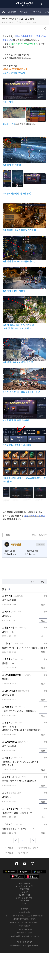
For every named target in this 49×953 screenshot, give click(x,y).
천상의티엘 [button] (9, 627)
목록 (8, 535)
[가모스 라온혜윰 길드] (23, 36)
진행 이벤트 (36, 11)
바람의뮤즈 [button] (9, 777)
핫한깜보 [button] (8, 595)
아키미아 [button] (8, 659)
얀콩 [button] (7, 792)
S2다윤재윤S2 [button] (11, 741)
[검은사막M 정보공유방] (34, 515)
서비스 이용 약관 (24, 883)
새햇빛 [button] (7, 757)
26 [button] (35, 535)
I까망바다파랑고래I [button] (13, 675)
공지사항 (12, 11)
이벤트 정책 (24, 892)
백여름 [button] (7, 611)
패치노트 (23, 11)
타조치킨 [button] (8, 824)
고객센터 (24, 903)
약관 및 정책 (24, 900)
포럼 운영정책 (24, 889)
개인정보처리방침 (24, 895)
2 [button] (26, 840)
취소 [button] (32, 581)
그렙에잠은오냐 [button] (11, 808)
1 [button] (46, 596)
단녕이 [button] (7, 722)
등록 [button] (42, 581)
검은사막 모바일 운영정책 (24, 886)
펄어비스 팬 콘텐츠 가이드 (24, 897)
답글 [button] (43, 604)
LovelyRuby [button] (11, 690)
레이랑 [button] (7, 643)
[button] (16, 840)
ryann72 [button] (9, 706)
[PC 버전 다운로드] (41, 4)
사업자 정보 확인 (24, 926)
